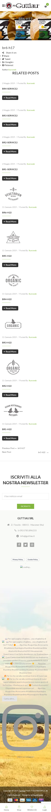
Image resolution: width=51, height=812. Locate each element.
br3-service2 (9, 115)
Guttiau (22, 791)
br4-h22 (6, 299)
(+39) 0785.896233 (27, 530)
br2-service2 (9, 142)
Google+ (9, 62)
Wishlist (32, 810)
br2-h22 (6, 385)
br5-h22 (6, 255)
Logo (26, 30)
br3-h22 (6, 342)
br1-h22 (6, 429)
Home (25, 24)
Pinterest (8, 65)
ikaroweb (12, 70)
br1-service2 (9, 169)
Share (6, 56)
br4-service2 (9, 88)
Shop (19, 810)
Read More (11, 97)
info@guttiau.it (27, 536)
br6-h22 (6, 212)
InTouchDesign (37, 795)
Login (44, 810)
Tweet (7, 59)
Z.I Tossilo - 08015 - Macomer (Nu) (27, 525)
